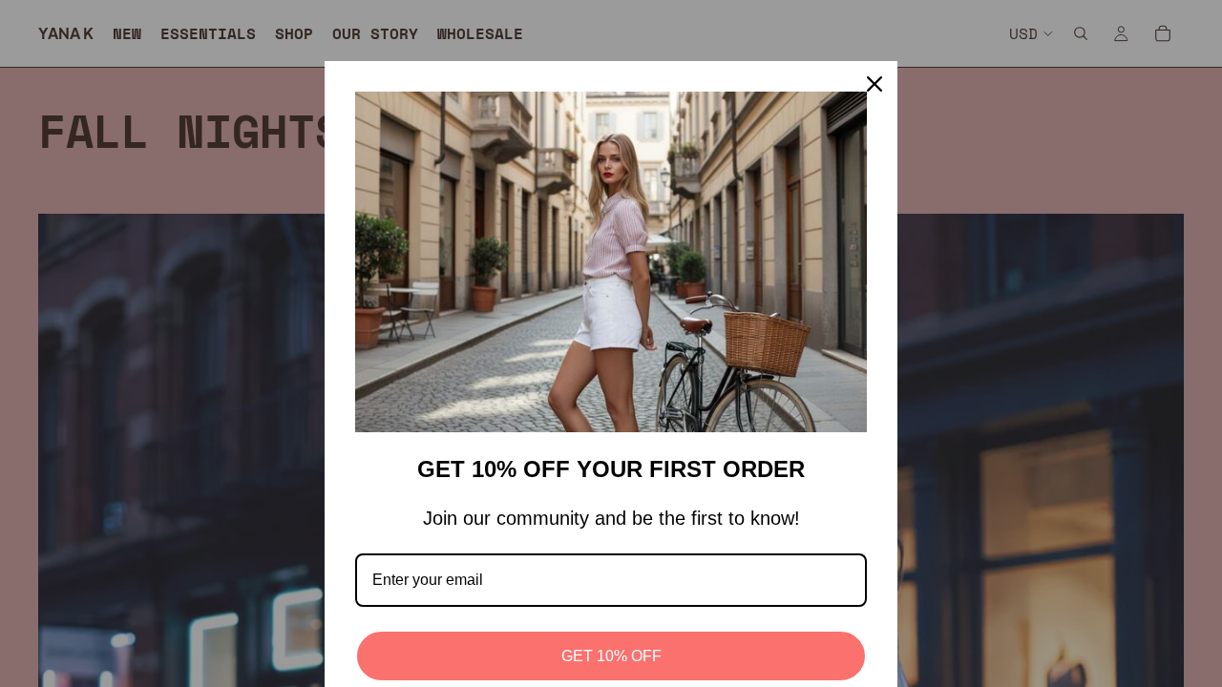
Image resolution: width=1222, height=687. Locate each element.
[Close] (874, 84)
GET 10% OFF (611, 656)
